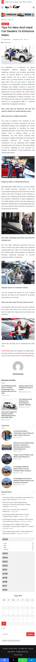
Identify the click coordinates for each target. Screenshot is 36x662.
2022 (5, 565)
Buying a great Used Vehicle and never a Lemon (26, 387)
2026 (5, 539)
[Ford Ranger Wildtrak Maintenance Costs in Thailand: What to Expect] (6, 471)
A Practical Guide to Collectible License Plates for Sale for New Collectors (23, 433)
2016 (4, 589)
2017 (4, 585)
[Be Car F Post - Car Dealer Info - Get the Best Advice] (12, 7)
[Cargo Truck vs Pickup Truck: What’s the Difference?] (6, 459)
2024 (5, 557)
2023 (5, 561)
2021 (4, 569)
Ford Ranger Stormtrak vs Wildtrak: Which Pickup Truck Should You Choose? (23, 481)
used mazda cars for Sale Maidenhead (20, 356)
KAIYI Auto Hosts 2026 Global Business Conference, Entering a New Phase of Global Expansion (23, 446)
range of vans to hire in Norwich (10, 640)
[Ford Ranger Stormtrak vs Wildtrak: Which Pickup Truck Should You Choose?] (6, 483)
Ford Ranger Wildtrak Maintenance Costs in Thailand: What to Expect (22, 469)
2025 (5, 553)
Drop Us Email (18, 654)
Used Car (10, 19)
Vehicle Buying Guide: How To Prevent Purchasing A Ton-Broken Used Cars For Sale (9, 389)
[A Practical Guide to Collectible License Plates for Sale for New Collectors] (6, 435)
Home (5, 19)
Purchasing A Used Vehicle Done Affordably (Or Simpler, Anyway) (25, 402)
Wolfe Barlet (7, 39)
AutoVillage (5, 351)
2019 (4, 577)
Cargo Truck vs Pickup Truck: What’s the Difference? (23, 456)
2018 (4, 581)
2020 (5, 573)
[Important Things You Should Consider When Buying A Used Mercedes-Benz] (9, 404)
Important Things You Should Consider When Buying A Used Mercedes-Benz (9, 414)
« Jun (3, 628)
